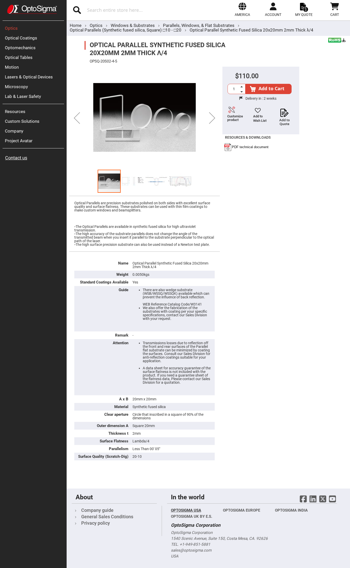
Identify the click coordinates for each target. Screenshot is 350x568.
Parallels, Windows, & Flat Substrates (199, 25)
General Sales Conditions (107, 516)
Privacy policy (95, 523)
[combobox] (122, 10)
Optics (97, 25)
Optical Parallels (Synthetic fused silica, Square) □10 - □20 (125, 30)
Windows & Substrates (133, 25)
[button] (242, 9)
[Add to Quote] (284, 111)
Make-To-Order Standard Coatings (346, 124)
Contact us (16, 157)
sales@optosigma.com (191, 550)
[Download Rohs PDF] (337, 41)
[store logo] (32, 9)
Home (75, 25)
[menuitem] (35, 28)
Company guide (97, 510)
